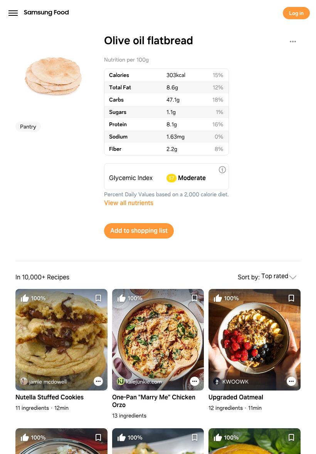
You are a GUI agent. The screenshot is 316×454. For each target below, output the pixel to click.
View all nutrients (128, 203)
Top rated (274, 276)
